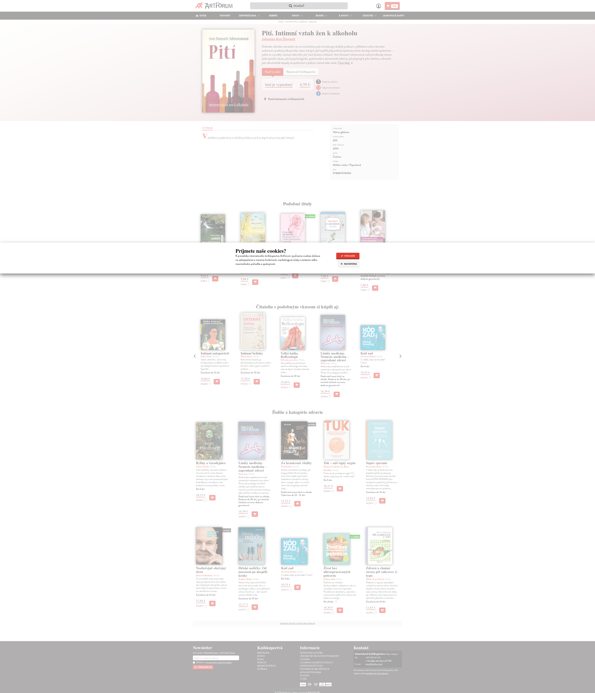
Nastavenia (350, 264)
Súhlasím (349, 256)
